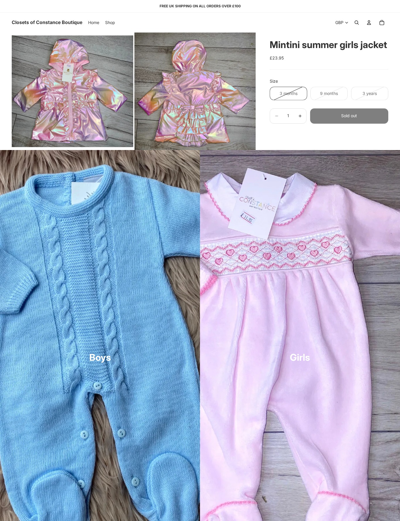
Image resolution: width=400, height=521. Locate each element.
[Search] (356, 22)
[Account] (369, 22)
